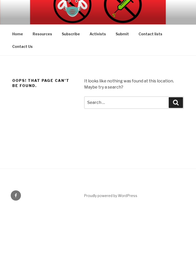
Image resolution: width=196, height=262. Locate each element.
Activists (98, 34)
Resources (42, 34)
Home (17, 34)
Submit (122, 34)
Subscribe (71, 34)
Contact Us (22, 46)
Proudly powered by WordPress (110, 195)
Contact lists (150, 34)
